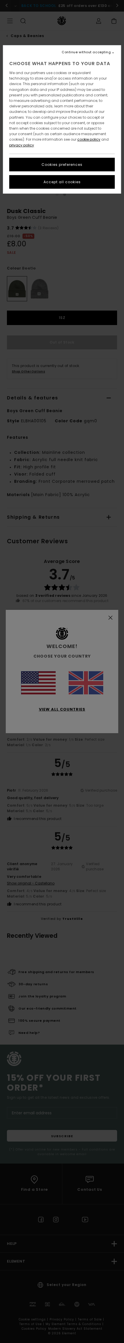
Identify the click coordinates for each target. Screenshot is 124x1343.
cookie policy (88, 139)
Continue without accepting (86, 52)
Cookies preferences (62, 164)
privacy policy (21, 145)
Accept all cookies (62, 181)
